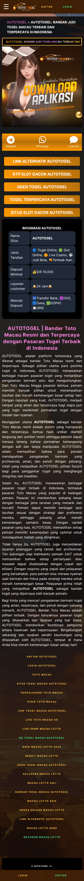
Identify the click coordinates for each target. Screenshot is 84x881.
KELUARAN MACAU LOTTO (42, 773)
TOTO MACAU (42, 674)
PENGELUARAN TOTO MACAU (42, 692)
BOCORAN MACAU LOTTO (42, 837)
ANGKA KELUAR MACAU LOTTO (42, 810)
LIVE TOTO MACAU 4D (42, 719)
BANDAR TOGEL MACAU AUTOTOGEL (42, 792)
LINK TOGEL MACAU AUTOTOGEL (42, 710)
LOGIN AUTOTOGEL (42, 665)
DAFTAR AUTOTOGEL (42, 656)
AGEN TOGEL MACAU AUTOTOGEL (42, 764)
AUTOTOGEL (17, 22)
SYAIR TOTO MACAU (42, 701)
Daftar (47, 6)
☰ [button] (6, 7)
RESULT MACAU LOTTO (42, 755)
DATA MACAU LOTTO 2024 (42, 746)
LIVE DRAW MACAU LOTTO (42, 728)
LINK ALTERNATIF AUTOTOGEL (42, 819)
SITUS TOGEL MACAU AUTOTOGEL (42, 683)
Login (67, 6)
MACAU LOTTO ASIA (42, 801)
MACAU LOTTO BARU (42, 828)
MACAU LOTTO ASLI (42, 783)
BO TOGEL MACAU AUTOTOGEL (42, 737)
